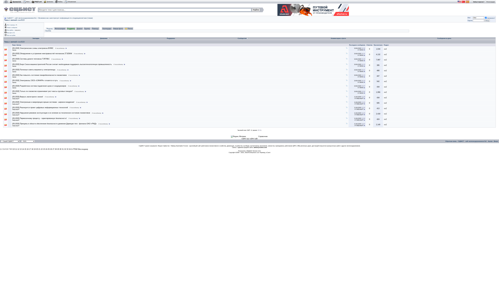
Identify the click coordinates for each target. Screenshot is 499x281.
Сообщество (242, 38)
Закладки (35, 38)
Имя (469, 17)
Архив (490, 141)
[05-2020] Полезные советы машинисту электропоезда (33, 70)
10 (14, 149)
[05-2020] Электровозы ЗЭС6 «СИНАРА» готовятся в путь (35, 80)
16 (28, 149)
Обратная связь (451, 141)
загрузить (17, 30)
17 (30, 149)
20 (37, 149)
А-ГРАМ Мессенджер (79, 149)
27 (53, 149)
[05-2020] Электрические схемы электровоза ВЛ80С (32, 48)
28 (56, 149)
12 (18, 149)
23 (44, 149)
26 (51, 149)
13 (21, 149)
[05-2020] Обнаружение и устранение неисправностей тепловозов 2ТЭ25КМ (42, 54)
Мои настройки (11, 35)
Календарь (107, 29)
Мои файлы (10, 30)
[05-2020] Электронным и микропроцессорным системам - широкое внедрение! (43, 102)
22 (42, 149)
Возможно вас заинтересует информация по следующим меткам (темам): (65, 18)
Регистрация (490, 2)
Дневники (50, 1)
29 (58, 149)
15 (25, 149)
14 (23, 149)
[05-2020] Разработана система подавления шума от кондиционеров (39, 86)
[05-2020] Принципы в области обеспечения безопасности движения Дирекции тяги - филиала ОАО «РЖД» (54, 124)
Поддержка (171, 38)
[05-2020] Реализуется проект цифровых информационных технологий (40, 107)
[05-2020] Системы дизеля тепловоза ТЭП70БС (31, 59)
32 (65, 149)
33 (67, 149)
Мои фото (9, 32)
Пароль (470, 20)
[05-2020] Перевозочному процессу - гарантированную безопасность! (39, 118)
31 (63, 149)
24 (46, 149)
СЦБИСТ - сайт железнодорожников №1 (22, 18)
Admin (14, 50)
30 (60, 149)
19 (35, 149)
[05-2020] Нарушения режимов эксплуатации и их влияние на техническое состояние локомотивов (51, 113)
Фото (27, 1)
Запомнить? (491, 18)
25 (49, 149)
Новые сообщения (12, 27)
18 (32, 149)
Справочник (263, 136)
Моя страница (11, 25)
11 (16, 149)
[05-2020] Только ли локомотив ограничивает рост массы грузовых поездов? (42, 91)
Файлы (60, 1)
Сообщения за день (444, 38)
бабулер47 (15, 98)
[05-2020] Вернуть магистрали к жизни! (27, 97)
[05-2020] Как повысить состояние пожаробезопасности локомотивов (39, 75)
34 (70, 149)
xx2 (385, 49)
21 (39, 149)
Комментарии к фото (338, 38)
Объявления (72, 1)
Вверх (496, 141)
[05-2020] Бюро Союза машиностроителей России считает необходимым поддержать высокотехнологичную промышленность (62, 64)
